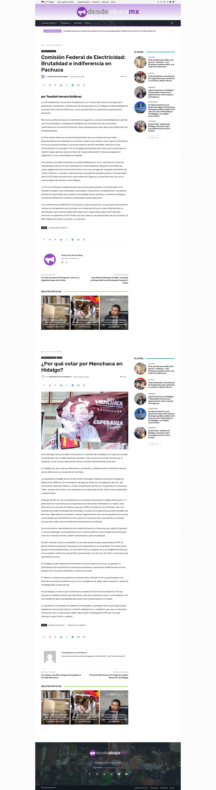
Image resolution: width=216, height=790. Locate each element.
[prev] (166, 31)
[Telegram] (170, 1)
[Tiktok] (167, 1)
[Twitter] (161, 1)
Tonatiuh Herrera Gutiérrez (58, 228)
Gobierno (113, 317)
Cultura (55, 317)
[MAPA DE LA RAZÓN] (54, 45)
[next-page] (46, 334)
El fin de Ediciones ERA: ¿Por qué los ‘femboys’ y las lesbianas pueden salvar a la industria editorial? (55, 323)
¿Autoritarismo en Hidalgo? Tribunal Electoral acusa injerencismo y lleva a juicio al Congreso (114, 323)
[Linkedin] (61, 85)
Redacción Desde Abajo (58, 76)
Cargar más (154, 137)
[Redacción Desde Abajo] (43, 76)
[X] (49, 85)
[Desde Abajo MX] (108, 12)
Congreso (152, 121)
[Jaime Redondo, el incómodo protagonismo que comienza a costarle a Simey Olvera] (84, 313)
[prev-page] (42, 334)
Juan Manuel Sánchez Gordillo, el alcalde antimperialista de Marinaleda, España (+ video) (109, 280)
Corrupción (153, 102)
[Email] (78, 85)
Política (84, 317)
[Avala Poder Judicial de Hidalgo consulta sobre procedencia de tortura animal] (140, 126)
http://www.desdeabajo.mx (70, 258)
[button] (172, 23)
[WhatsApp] (66, 85)
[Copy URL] (84, 85)
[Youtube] (173, 1)
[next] (170, 31)
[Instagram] (164, 1)
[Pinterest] (55, 85)
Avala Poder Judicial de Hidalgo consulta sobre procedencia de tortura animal (96, 31)
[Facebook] (158, 1)
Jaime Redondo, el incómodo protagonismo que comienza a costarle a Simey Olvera (85, 323)
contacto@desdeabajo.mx (113, 768)
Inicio (43, 45)
